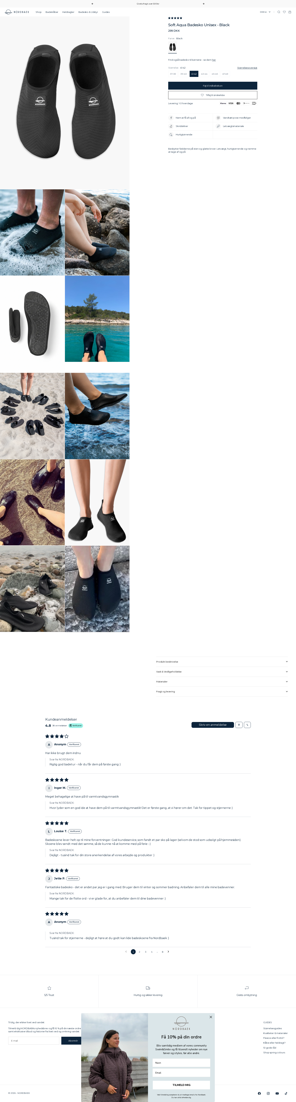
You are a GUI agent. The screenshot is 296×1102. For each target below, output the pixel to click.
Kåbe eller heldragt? (274, 1042)
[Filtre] (239, 725)
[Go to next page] (169, 951)
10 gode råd (269, 1047)
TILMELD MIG (181, 1085)
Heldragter (68, 12)
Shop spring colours (274, 1052)
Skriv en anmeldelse (213, 724)
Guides (106, 12)
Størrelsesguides (272, 1028)
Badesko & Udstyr (88, 12)
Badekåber (52, 12)
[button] (175, 18)
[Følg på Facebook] (259, 1093)
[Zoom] (121, 180)
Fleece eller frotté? (273, 1038)
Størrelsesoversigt (247, 67)
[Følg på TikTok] (286, 1093)
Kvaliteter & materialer (275, 1033)
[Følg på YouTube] (277, 1093)
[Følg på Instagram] (268, 1093)
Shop (38, 12)
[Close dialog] (210, 1017)
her (214, 59)
